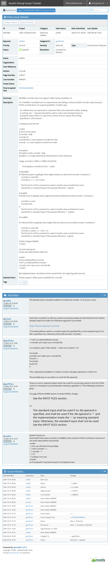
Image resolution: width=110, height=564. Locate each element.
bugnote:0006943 (10, 391)
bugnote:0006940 (10, 326)
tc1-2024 (23, 282)
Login (20, 10)
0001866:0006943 (26, 88)
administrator (14, 553)
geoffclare (60, 41)
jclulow (8, 319)
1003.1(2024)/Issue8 (74, 3)
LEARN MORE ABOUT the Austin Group (39, 10)
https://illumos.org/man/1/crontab (44, 326)
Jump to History (27, 22)
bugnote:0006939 (10, 308)
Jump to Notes (11, 22)
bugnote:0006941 (10, 348)
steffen (22, 41)
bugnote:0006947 (10, 444)
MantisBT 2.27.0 (20, 547)
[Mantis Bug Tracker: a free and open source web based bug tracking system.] (97, 559)
